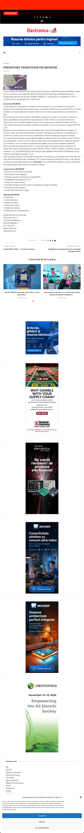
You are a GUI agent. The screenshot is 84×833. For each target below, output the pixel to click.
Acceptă (42, 816)
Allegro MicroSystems (15, 783)
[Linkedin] (43, 17)
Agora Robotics (12, 780)
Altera (8, 785)
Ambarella (10, 788)
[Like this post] (44, 240)
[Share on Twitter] (48, 240)
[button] (81, 797)
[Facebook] (34, 17)
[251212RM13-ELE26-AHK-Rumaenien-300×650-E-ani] (42, 682)
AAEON (9, 770)
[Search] (79, 52)
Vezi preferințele (42, 828)
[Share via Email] (55, 240)
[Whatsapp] (49, 17)
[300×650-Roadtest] (42, 444)
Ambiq (8, 791)
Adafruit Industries (13, 772)
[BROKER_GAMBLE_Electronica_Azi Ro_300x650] (42, 365)
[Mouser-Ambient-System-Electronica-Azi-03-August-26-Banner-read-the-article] (42, 603)
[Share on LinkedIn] (52, 240)
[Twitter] (37, 17)
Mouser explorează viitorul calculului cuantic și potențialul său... (25, 13)
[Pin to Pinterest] (50, 240)
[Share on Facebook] (46, 240)
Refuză (42, 822)
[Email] (46, 17)
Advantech (10, 777)
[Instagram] (40, 17)
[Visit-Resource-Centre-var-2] (42, 38)
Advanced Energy (13, 775)
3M (7, 767)
